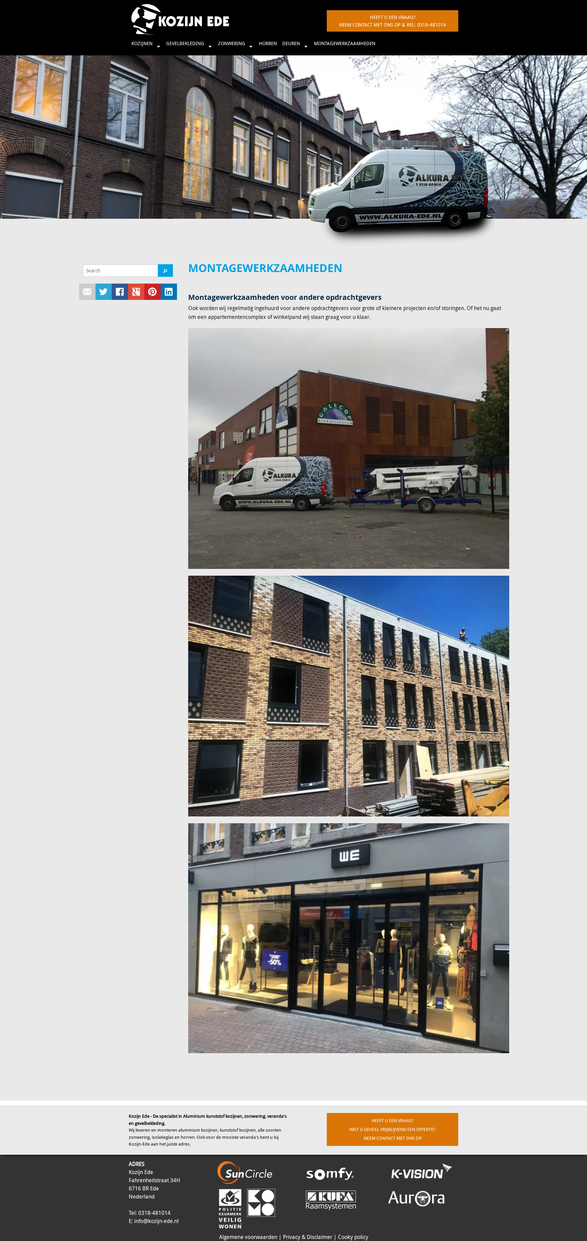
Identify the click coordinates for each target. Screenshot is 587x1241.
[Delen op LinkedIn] (169, 292)
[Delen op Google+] (136, 292)
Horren (268, 43)
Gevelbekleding (183, 46)
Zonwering (230, 46)
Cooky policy (353, 1237)
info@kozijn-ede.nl (156, 1221)
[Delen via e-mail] (87, 292)
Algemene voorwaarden (248, 1237)
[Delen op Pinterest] (152, 292)
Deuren (290, 46)
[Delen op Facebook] (120, 292)
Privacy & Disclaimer (307, 1237)
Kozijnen (141, 46)
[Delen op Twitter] (103, 292)
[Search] (165, 270)
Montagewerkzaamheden (344, 43)
